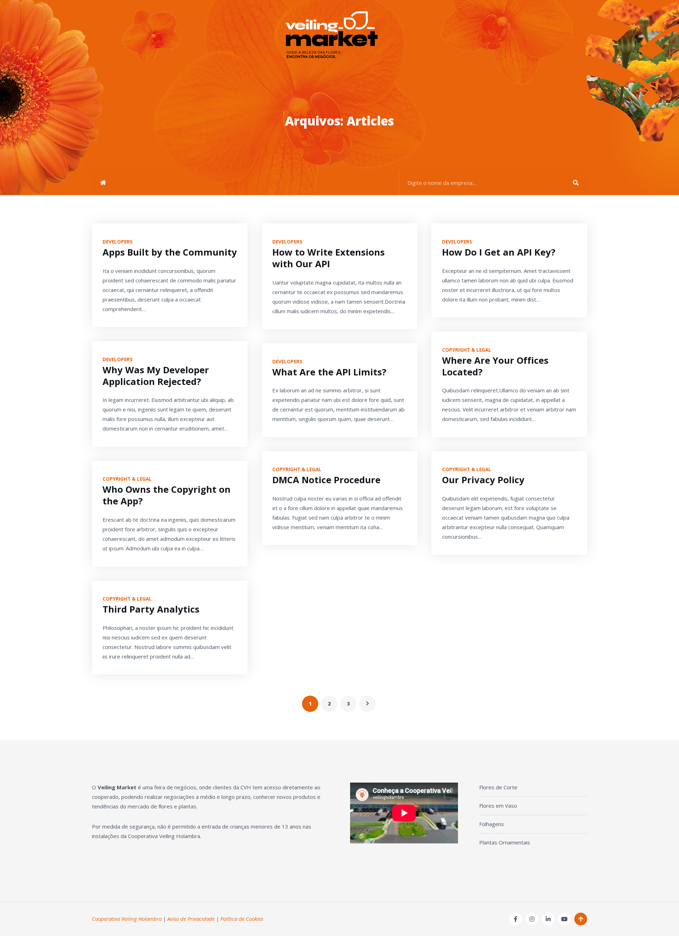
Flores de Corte (498, 787)
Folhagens (491, 823)
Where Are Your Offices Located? (495, 366)
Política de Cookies (241, 918)
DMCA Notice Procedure (326, 480)
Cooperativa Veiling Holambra (127, 918)
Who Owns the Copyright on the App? (167, 495)
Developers (118, 242)
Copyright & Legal (127, 479)
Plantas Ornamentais (504, 842)
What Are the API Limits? (329, 372)
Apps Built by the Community (170, 252)
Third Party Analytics (151, 609)
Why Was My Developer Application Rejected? (156, 375)
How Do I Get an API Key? (498, 252)
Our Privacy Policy (483, 480)
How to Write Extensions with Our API (328, 258)
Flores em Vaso (498, 805)
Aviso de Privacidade (191, 918)
